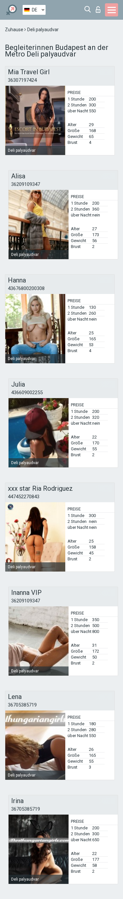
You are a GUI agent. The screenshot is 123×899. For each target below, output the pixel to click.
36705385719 (22, 705)
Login (99, 8)
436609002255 (27, 392)
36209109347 (25, 184)
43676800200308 (26, 288)
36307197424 (22, 80)
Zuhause (14, 29)
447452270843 (23, 497)
